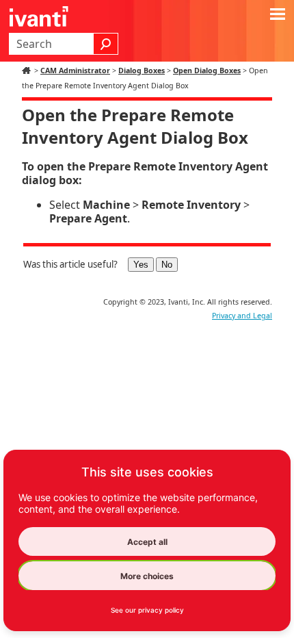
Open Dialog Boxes (207, 70)
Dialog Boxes (141, 70)
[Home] (28, 70)
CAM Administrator (75, 70)
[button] (106, 44)
